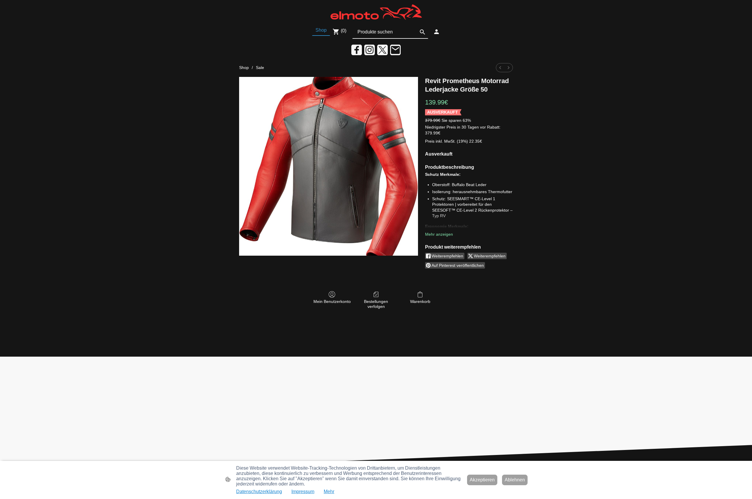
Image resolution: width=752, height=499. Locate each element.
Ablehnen (515, 479)
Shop (244, 67)
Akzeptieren (482, 479)
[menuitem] (500, 67)
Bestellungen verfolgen (376, 304)
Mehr (329, 491)
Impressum (302, 491)
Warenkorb (420, 301)
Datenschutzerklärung (259, 491)
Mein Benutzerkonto (332, 301)
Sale (260, 67)
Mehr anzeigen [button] (439, 234)
